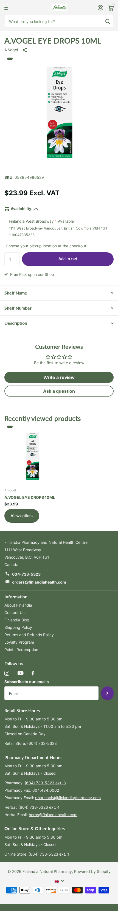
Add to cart (67, 258)
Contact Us (14, 612)
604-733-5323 (26, 574)
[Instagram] (6, 673)
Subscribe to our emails (26, 681)
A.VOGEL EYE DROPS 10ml (29, 497)
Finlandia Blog (16, 620)
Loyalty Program (19, 642)
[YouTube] (20, 673)
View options (22, 515)
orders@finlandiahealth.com (39, 582)
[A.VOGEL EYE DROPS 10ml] (32, 455)
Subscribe (107, 693)
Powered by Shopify (92, 871)
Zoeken (108, 21)
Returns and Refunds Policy (29, 634)
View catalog (7, 7)
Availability (21, 208)
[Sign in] (100, 7)
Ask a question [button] (59, 391)
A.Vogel (11, 49)
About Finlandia (18, 605)
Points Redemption (21, 649)
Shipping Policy (18, 627)
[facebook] (33, 673)
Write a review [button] (59, 377)
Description (15, 323)
